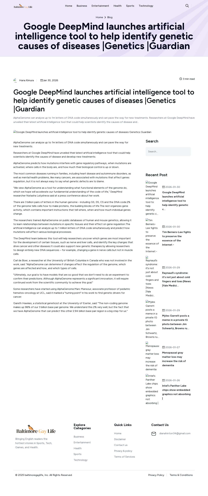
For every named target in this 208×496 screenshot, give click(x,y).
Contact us (121, 445)
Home (68, 5)
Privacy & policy (123, 450)
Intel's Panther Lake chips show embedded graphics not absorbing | (176, 392)
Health (118, 5)
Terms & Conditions (181, 475)
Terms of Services (124, 456)
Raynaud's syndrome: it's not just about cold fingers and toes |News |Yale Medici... (176, 279)
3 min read (188, 79)
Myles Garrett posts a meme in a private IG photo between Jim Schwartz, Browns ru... (175, 322)
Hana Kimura (26, 80)
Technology (146, 5)
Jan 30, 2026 (50, 80)
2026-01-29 (172, 267)
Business (82, 5)
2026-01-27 (172, 347)
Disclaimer (120, 439)
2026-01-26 (172, 380)
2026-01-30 (172, 187)
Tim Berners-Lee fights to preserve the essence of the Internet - (176, 238)
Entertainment (100, 5)
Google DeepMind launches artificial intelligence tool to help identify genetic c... (175, 201)
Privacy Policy (156, 475)
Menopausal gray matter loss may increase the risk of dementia (174, 359)
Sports (130, 5)
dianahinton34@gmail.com (174, 433)
